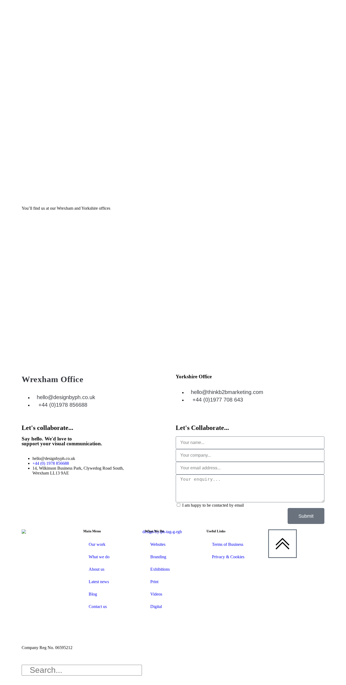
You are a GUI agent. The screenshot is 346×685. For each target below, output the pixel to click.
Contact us (98, 606)
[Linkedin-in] (28, 492)
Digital (156, 606)
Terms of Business (227, 544)
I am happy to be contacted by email (213, 505)
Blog (93, 594)
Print (154, 581)
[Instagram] (72, 492)
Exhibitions (160, 569)
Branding (158, 556)
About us (96, 569)
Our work (97, 544)
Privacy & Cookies (228, 556)
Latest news (99, 581)
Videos (156, 594)
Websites (157, 544)
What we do (99, 556)
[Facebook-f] (57, 492)
